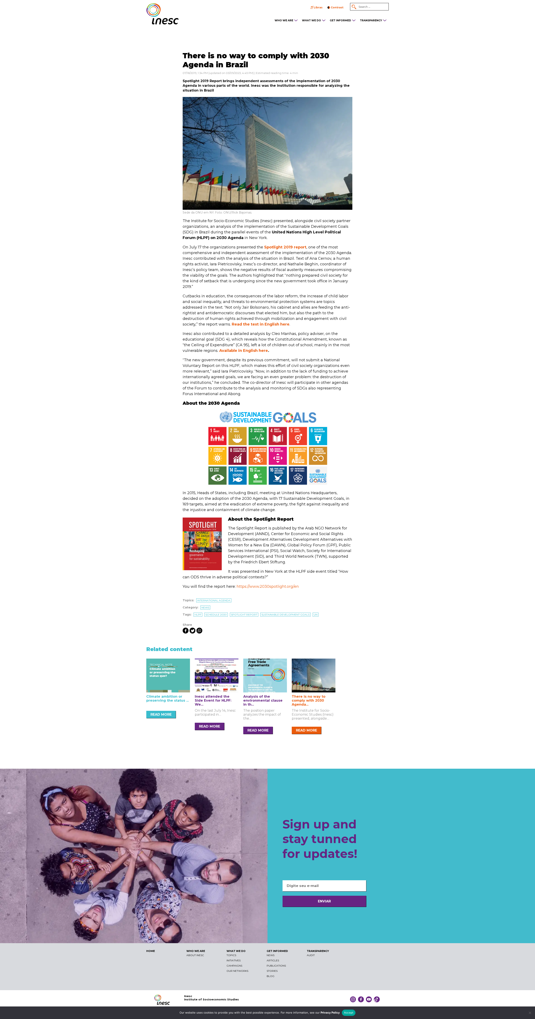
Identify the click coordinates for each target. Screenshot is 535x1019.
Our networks (237, 970)
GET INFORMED (340, 20)
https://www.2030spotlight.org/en (268, 586)
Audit (311, 955)
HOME (150, 951)
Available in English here (243, 350)
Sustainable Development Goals (285, 614)
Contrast (337, 7)
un (315, 614)
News (205, 607)
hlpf (198, 614)
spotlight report (244, 614)
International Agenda (213, 600)
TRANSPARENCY (371, 20)
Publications (276, 965)
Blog (270, 976)
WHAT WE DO (311, 20)
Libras (318, 7)
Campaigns (234, 965)
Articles (273, 960)
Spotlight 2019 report (285, 247)
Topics (231, 955)
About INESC (195, 955)
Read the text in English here (260, 324)
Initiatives (234, 960)
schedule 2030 (216, 614)
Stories (272, 970)
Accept (349, 1012)
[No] (530, 1013)
